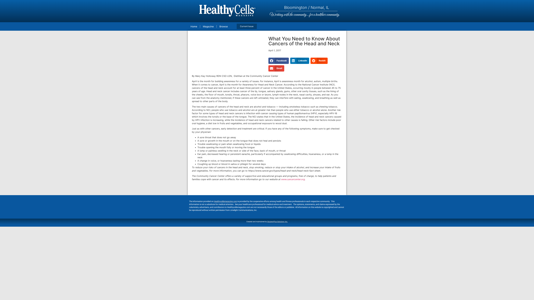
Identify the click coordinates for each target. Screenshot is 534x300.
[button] (278, 61)
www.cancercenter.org (293, 179)
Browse (223, 26)
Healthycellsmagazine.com (225, 201)
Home (194, 26)
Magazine (208, 26)
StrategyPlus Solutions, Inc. (277, 222)
